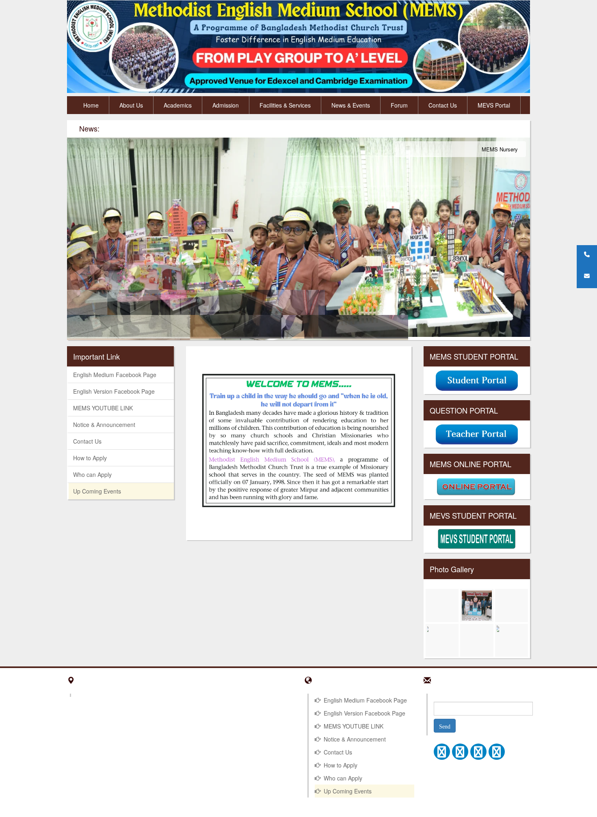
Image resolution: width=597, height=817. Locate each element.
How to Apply (90, 458)
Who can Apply (92, 474)
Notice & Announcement (104, 424)
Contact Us (442, 105)
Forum (399, 105)
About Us (131, 105)
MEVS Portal (494, 105)
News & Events (350, 105)
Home (91, 105)
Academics (178, 105)
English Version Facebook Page (114, 391)
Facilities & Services (285, 105)
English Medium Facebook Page (114, 375)
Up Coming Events (97, 491)
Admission (225, 105)
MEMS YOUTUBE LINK (103, 408)
